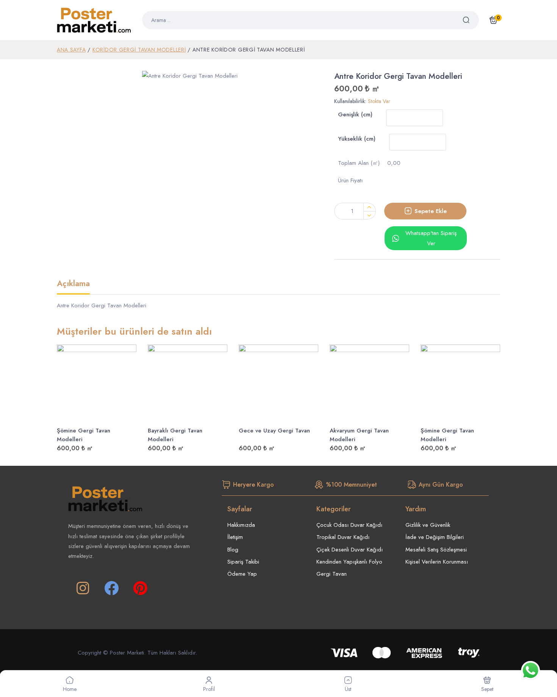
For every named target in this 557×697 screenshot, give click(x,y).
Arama (471, 20)
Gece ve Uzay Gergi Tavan (274, 430)
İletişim (235, 537)
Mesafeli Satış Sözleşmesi (436, 549)
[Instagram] (82, 588)
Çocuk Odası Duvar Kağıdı (349, 525)
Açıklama (73, 284)
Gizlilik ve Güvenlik (427, 525)
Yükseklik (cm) (357, 139)
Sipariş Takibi (243, 562)
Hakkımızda (241, 525)
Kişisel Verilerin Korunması (436, 562)
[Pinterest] (140, 588)
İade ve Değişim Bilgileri (434, 537)
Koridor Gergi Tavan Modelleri (139, 49)
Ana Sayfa (71, 49)
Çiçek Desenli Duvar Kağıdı (349, 549)
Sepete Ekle (431, 211)
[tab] (73, 286)
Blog (232, 549)
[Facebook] (111, 588)
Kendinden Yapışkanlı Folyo (349, 562)
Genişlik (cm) (355, 114)
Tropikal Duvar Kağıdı (342, 537)
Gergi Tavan (331, 574)
